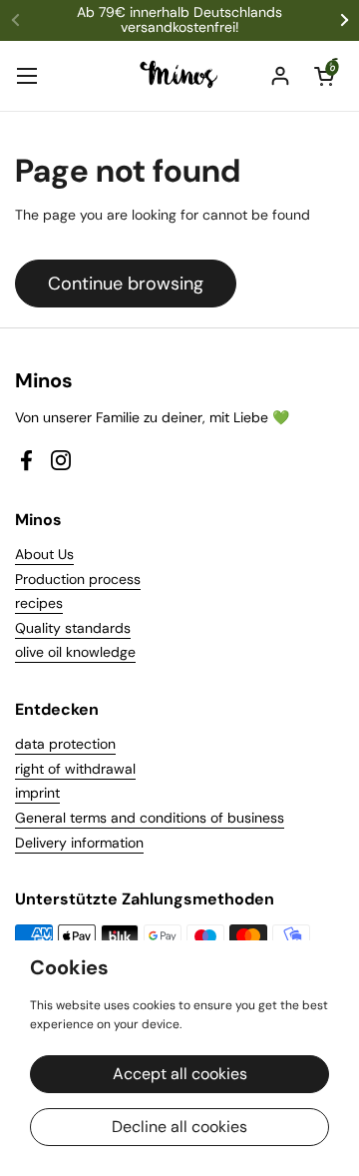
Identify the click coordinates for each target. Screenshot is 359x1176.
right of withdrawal (75, 769)
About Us (44, 554)
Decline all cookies (179, 1126)
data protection (65, 744)
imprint (37, 793)
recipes (39, 603)
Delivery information (79, 843)
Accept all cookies (180, 1073)
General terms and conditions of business (149, 818)
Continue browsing (125, 283)
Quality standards (73, 628)
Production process (78, 579)
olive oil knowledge (75, 652)
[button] (324, 76)
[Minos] (180, 76)
